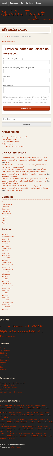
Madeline (7, 36)
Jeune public (6, 213)
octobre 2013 (6, 288)
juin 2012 (5, 309)
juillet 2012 (6, 307)
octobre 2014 (6, 267)
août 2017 (5, 239)
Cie (22, 3)
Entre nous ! (6, 211)
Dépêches (5, 207)
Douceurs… (6, 209)
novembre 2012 (7, 302)
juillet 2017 (6, 241)
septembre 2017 (8, 237)
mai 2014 (5, 279)
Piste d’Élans (41, 169)
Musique (5, 216)
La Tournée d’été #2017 (14, 190)
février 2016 (6, 258)
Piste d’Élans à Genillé (10, 139)
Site (3, 221)
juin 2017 (5, 244)
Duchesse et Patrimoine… (11, 141)
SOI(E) (8, 162)
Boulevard (3, 327)
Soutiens (12, 336)
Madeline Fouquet (22, 13)
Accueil (4, 3)
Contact (38, 3)
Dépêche (5, 331)
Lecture (24, 331)
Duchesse (35, 325)
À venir (4, 202)
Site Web (6, 76)
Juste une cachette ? (9, 176)
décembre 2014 (7, 265)
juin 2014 (5, 276)
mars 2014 (6, 281)
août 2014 (5, 272)
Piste (3, 336)
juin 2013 (5, 293)
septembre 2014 (8, 269)
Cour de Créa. (7, 204)
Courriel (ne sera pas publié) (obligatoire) (18, 68)
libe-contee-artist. (9, 41)
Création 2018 (21, 326)
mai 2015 (5, 260)
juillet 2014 (6, 274)
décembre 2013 (7, 286)
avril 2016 (5, 253)
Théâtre (5, 223)
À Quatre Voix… (8, 144)
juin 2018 (5, 234)
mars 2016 (6, 255)
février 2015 (6, 262)
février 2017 (6, 248)
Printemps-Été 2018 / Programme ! (14, 137)
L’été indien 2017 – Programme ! (13, 146)
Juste (15, 331)
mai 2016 (5, 251)
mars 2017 (6, 246)
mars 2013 (6, 300)
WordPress (15, 447)
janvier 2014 (6, 283)
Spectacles (14, 3)
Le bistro (29, 3)
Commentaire (8, 85)
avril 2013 (5, 297)
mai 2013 (5, 295)
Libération (37, 331)
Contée (11, 326)
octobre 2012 (6, 304)
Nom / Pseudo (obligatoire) (13, 59)
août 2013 (5, 290)
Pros (3, 218)
